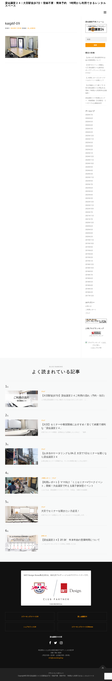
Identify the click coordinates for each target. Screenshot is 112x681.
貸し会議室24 (82, 616)
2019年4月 (89, 254)
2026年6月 (89, 118)
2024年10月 (89, 163)
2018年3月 (89, 289)
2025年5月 (89, 142)
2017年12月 (89, 296)
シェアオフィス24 (30, 627)
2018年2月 (89, 292)
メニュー (105, 12)
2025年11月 (89, 139)
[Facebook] (50, 643)
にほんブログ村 (96, 348)
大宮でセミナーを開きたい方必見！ (60, 511)
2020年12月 (89, 222)
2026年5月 (89, 121)
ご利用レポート (90, 309)
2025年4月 (89, 146)
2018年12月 (89, 264)
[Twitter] (55, 643)
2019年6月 (89, 250)
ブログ (87, 313)
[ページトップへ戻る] (103, 668)
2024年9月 (89, 167)
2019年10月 (89, 243)
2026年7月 (89, 115)
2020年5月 (89, 229)
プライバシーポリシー (56, 673)
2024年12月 (89, 156)
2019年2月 (89, 257)
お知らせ (88, 306)
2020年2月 (89, 236)
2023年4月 (89, 195)
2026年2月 (89, 132)
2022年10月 (89, 209)
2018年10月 (89, 268)
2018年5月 (89, 282)
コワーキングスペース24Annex (82, 627)
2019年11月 (89, 240)
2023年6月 (89, 188)
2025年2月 (89, 149)
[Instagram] (61, 643)
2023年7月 (89, 184)
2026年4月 (89, 125)
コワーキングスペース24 (29, 616)
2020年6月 (89, 226)
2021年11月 (89, 216)
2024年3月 (89, 174)
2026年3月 (89, 129)
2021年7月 (89, 219)
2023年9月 (89, 181)
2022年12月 (89, 202)
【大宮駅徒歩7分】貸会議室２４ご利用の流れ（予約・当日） (73, 395)
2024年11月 (89, 160)
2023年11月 (89, 177)
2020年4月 (89, 233)
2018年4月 (89, 285)
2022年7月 (89, 212)
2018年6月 (89, 278)
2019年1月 (89, 261)
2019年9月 (89, 247)
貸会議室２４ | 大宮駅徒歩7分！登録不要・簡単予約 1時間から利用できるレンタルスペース (55, 4)
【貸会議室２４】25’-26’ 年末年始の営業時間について (70, 539)
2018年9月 (89, 271)
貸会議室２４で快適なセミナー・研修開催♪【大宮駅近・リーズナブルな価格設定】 (95, 100)
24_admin (31, 28)
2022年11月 (89, 205)
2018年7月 (89, 275)
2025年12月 (89, 136)
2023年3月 (89, 198)
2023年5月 (89, 191)
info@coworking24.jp (56, 658)
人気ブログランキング (96, 336)
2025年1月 (89, 153)
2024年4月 (89, 170)
